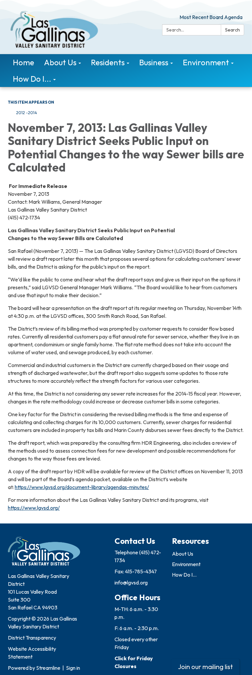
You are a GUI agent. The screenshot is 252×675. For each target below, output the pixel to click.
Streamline (48, 668)
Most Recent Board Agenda (210, 17)
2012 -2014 (26, 112)
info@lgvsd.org (131, 582)
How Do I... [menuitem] (32, 79)
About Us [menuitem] (60, 62)
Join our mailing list (205, 667)
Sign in (73, 668)
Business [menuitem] (153, 62)
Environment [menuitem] (206, 62)
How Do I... (184, 574)
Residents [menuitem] (108, 62)
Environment (186, 564)
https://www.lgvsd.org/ (34, 507)
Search (232, 30)
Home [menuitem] (23, 62)
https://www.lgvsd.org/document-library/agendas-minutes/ (82, 487)
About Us (182, 553)
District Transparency (32, 637)
